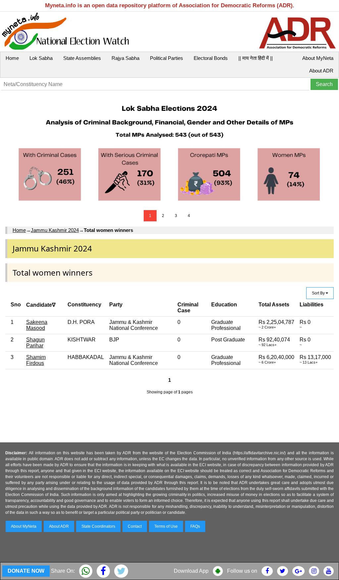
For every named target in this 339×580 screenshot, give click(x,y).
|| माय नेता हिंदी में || (255, 58)
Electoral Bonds (211, 58)
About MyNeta (317, 58)
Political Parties (166, 58)
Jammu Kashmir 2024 (55, 230)
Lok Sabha (41, 58)
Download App (191, 571)
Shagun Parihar (35, 342)
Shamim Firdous (36, 360)
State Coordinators (98, 526)
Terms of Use (166, 526)
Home (12, 58)
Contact (135, 526)
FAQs (195, 526)
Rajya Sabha (125, 58)
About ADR (321, 70)
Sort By (319, 293)
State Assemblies (82, 58)
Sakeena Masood (36, 325)
